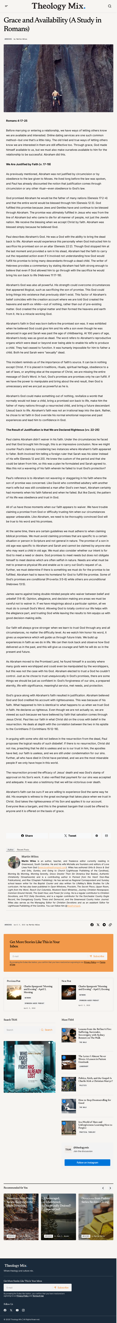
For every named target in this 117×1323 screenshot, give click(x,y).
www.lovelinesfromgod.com (52, 867)
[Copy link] (110, 925)
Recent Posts (23, 850)
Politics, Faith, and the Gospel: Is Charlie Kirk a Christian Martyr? (95, 1079)
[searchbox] (21, 1030)
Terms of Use (38, 1296)
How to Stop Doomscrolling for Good (94, 1101)
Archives (8, 39)
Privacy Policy (90, 962)
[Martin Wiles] (14, 862)
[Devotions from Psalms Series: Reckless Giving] (95, 1217)
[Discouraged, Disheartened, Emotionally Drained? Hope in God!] (58, 1217)
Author (10, 850)
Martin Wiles (30, 856)
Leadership (83, 1066)
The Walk (82, 1042)
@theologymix (81, 1147)
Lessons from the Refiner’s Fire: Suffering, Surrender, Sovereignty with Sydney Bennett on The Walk (95, 1033)
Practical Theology (87, 1132)
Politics (82, 1085)
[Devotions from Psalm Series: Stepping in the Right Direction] (21, 1217)
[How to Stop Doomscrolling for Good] (69, 1106)
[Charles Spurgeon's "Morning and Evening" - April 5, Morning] (31, 994)
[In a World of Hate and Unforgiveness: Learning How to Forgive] (69, 1128)
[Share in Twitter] (98, 925)
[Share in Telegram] (104, 925)
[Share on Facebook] (92, 925)
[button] (6, 6)
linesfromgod (73, 905)
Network (28, 998)
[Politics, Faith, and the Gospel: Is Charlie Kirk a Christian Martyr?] (69, 1084)
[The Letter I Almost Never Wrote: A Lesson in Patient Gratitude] (69, 1062)
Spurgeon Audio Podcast (34, 1003)
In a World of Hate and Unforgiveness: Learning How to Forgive (95, 1125)
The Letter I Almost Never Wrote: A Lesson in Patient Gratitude (92, 1059)
